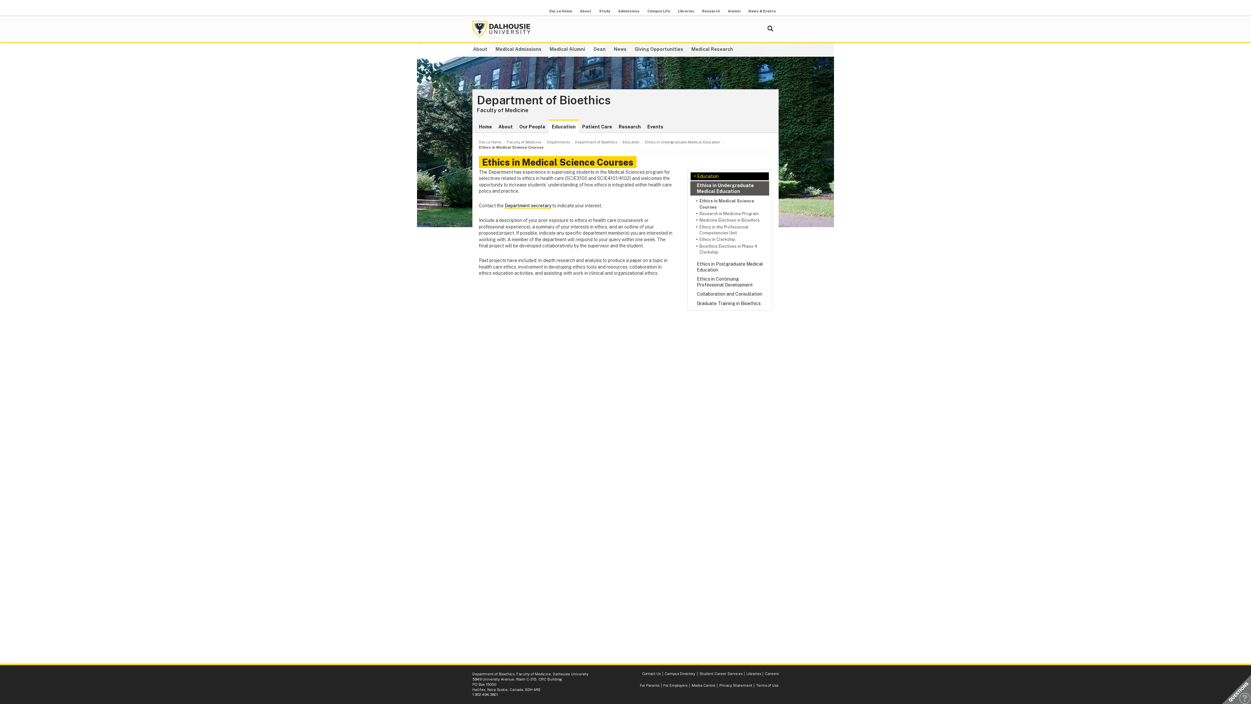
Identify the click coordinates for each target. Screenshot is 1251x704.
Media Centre (703, 685)
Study (604, 11)
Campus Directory (680, 673)
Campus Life (658, 11)
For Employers (675, 685)
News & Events (762, 11)
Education (564, 126)
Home (485, 126)
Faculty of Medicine (502, 110)
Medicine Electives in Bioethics (729, 220)
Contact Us (651, 673)
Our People (532, 126)
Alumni (734, 11)
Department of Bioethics (544, 100)
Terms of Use (767, 685)
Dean (600, 49)
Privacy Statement (735, 685)
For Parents (649, 685)
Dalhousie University (501, 29)
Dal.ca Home (560, 11)
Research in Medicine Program (729, 213)
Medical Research (712, 49)
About (585, 11)
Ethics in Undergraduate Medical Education (725, 188)
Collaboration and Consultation (729, 294)
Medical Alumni (567, 49)
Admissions (629, 11)
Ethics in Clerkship (717, 239)
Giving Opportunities (659, 49)
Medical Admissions (518, 49)
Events (655, 126)
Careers (772, 673)
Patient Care (597, 126)
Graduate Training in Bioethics (729, 303)
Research (711, 11)
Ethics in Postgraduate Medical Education (730, 266)
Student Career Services (720, 673)
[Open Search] (770, 29)
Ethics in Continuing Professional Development (725, 281)
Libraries (686, 11)
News (620, 49)
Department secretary (528, 205)
